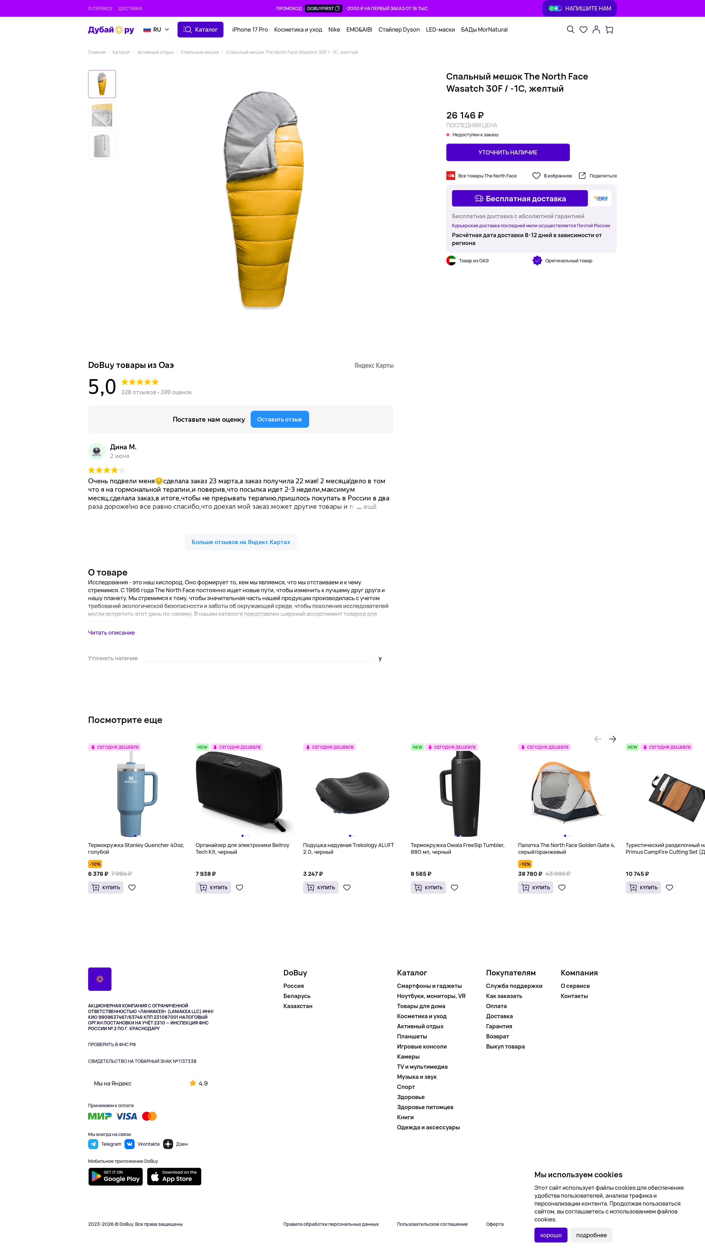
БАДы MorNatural (484, 29)
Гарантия (499, 1026)
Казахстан (297, 1006)
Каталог (122, 52)
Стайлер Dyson (399, 29)
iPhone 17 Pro (250, 29)
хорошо (551, 1235)
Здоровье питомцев (425, 1107)
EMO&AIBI (359, 29)
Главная (97, 52)
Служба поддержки (514, 986)
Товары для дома (421, 1006)
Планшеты (412, 1036)
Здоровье (411, 1097)
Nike (334, 29)
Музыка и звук (417, 1076)
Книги (405, 1117)
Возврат (497, 1036)
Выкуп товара (505, 1046)
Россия (293, 986)
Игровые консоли (422, 1046)
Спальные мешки (200, 52)
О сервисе (100, 8)
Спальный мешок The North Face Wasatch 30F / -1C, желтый (292, 52)
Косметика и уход (298, 29)
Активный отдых (156, 52)
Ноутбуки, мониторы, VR (431, 996)
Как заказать (504, 996)
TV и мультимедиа (422, 1066)
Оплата (496, 1006)
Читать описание (111, 632)
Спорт (406, 1087)
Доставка (130, 8)
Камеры (408, 1056)
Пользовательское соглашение (432, 1224)
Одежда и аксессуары (428, 1127)
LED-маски (440, 29)
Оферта (495, 1224)
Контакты (574, 996)
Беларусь (296, 996)
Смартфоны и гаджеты (429, 986)
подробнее (591, 1235)
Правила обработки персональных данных (331, 1224)
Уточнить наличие (508, 152)
